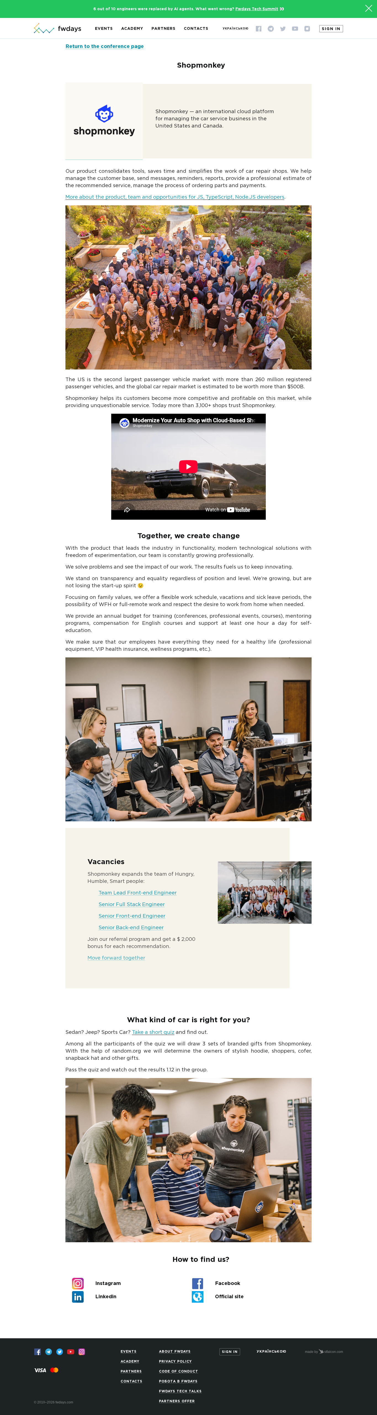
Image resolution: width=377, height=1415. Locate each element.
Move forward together (116, 958)
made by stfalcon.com (324, 1352)
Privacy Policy (175, 1361)
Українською (236, 29)
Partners (164, 28)
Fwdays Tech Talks (180, 1391)
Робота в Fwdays (178, 1381)
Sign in (331, 29)
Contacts (196, 28)
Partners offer (177, 1401)
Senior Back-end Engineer (131, 928)
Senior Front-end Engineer (132, 916)
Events (104, 28)
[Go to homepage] (57, 28)
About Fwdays (175, 1351)
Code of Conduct (178, 1371)
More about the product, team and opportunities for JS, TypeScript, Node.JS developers (174, 197)
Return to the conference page (104, 46)
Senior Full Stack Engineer (132, 904)
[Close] (369, 8)
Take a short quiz (153, 1032)
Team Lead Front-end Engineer (138, 893)
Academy (132, 28)
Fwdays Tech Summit (256, 9)
